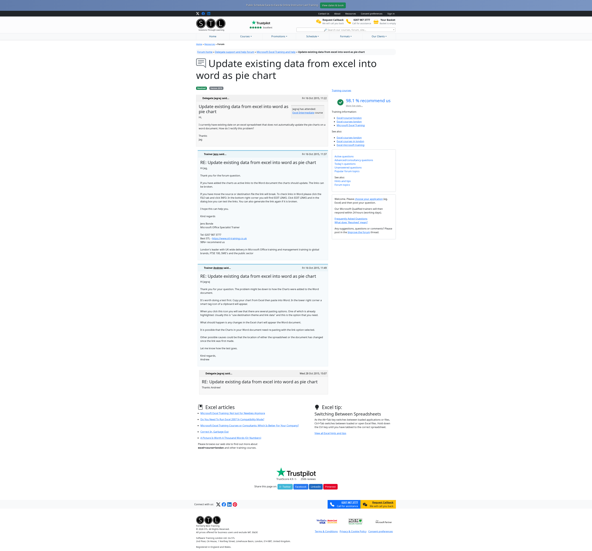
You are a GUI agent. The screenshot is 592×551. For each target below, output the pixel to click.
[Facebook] (203, 13)
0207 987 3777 (349, 502)
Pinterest (330, 486)
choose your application (369, 199)
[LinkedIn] (208, 13)
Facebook (300, 486)
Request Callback (382, 502)
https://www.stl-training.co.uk (229, 238)
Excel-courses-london (349, 121)
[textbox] (346, 30)
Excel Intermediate (303, 112)
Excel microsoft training (350, 145)
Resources (350, 13)
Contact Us (323, 13)
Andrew (218, 268)
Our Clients (378, 36)
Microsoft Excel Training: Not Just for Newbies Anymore (232, 413)
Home (212, 36)
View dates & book (333, 5)
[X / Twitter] (197, 13)
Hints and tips (343, 181)
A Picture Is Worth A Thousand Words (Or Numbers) (230, 438)
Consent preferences (371, 13)
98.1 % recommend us (368, 100)
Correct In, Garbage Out (214, 431)
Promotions (278, 36)
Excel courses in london (350, 141)
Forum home (204, 52)
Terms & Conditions (326, 531)
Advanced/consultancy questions (354, 160)
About (337, 13)
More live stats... (354, 105)
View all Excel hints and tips (330, 433)
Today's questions (345, 164)
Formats (345, 36)
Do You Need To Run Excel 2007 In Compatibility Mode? (232, 419)
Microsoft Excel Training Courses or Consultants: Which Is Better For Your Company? (249, 425)
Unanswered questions (348, 167)
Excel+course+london (349, 118)
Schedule (311, 36)
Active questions (344, 156)
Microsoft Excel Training (351, 125)
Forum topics (342, 184)
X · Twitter (285, 486)
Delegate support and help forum (234, 52)
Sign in (391, 13)
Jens (215, 154)
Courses (245, 36)
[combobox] (345, 30)
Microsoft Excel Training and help (276, 52)
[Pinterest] (235, 504)
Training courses (341, 90)
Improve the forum (359, 232)
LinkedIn (316, 486)
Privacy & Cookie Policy (353, 531)
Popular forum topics (347, 171)
